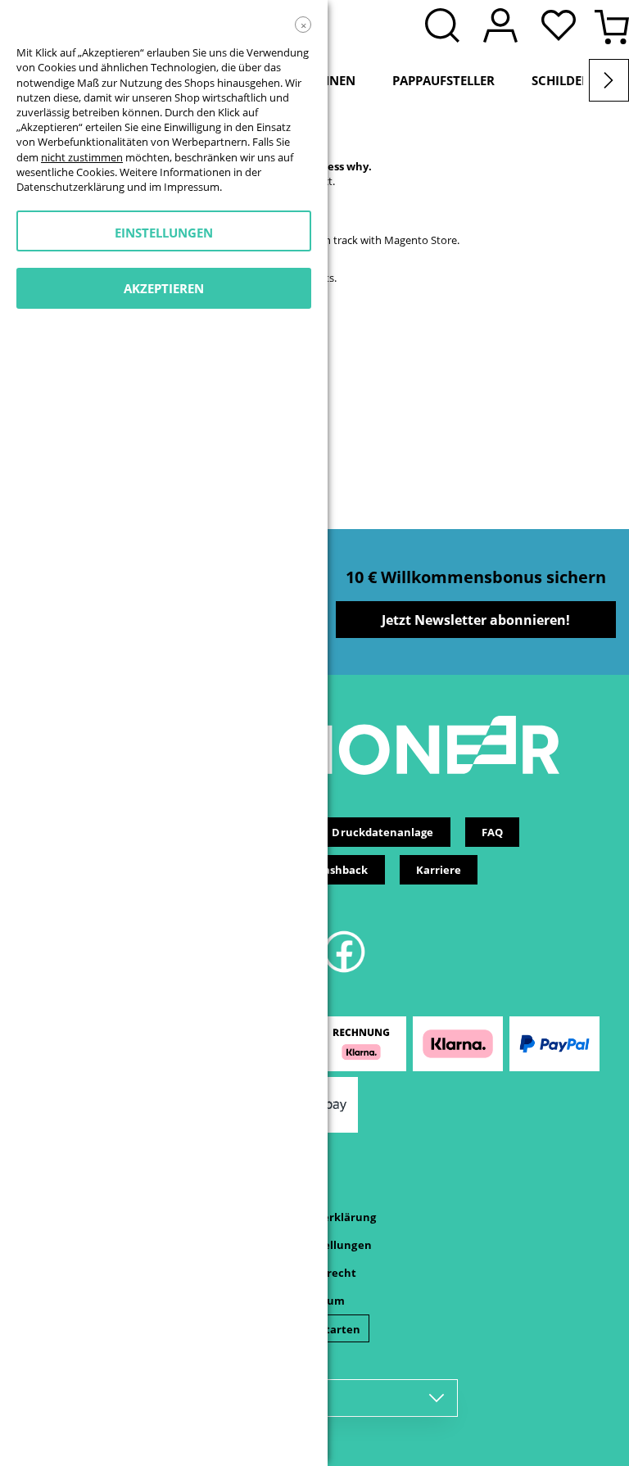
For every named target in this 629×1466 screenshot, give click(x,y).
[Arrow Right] (609, 80)
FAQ (492, 832)
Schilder (561, 80)
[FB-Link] (344, 969)
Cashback (343, 869)
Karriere (439, 869)
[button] (562, 27)
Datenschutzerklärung (70, 186)
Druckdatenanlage (382, 832)
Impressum (191, 186)
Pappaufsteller (443, 80)
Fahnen (330, 80)
